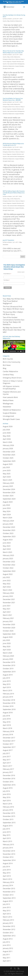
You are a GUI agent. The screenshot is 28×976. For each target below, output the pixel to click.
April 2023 (7, 549)
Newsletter (5, 244)
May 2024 (6, 511)
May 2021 (6, 609)
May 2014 (6, 873)
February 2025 (8, 483)
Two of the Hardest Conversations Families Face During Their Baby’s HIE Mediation (13, 320)
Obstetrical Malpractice (16, 21)
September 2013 (9, 898)
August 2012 (8, 939)
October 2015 (8, 819)
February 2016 (8, 807)
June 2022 (7, 580)
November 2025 (9, 455)
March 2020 (7, 653)
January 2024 (8, 524)
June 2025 (7, 470)
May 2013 (6, 910)
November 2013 (9, 891)
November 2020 (9, 627)
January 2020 (8, 659)
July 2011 (6, 954)
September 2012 (9, 935)
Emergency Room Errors (9, 59)
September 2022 (9, 571)
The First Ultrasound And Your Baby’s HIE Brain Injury (13, 307)
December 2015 (9, 813)
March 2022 (7, 590)
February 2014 (8, 882)
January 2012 (8, 948)
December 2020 (9, 624)
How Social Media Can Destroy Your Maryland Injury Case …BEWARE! (13, 99)
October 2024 (8, 495)
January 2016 (8, 810)
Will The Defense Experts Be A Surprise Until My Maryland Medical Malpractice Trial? (14, 192)
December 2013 (9, 888)
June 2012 (7, 945)
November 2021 (9, 602)
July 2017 (6, 753)
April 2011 (7, 961)
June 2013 (7, 907)
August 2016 (8, 788)
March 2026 (7, 442)
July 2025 (6, 467)
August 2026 (8, 426)
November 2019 (9, 665)
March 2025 (7, 480)
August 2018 (8, 712)
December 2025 (9, 451)
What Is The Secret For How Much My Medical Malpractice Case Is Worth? (13, 51)
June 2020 (7, 643)
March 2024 (7, 517)
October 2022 (8, 568)
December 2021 (9, 599)
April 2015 (7, 838)
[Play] (5, 351)
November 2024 (9, 492)
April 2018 (7, 725)
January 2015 (8, 847)
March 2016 (7, 804)
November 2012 (9, 929)
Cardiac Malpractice (15, 57)
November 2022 (9, 565)
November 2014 (9, 854)
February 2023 (8, 555)
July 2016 (6, 791)
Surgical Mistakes (19, 66)
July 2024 (6, 505)
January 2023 (8, 558)
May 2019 (6, 684)
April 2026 (7, 439)
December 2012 (9, 926)
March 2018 (7, 728)
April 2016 (7, 800)
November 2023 (9, 530)
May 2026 (6, 436)
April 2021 (7, 612)
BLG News (7, 365)
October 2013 (8, 895)
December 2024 (9, 489)
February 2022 (8, 593)
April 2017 (7, 763)
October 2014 (8, 857)
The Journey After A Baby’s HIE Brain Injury (13, 313)
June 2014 (7, 870)
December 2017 (9, 737)
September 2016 (9, 785)
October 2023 (8, 533)
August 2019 (8, 675)
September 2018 (9, 709)
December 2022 (9, 561)
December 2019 (9, 662)
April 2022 (7, 587)
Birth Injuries (8, 359)
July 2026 (6, 429)
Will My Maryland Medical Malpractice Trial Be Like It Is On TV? (13, 144)
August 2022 (8, 574)
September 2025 (9, 461)
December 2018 (9, 700)
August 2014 (8, 863)
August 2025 (8, 464)
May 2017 (6, 760)
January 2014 (8, 885)
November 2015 (9, 816)
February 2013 (8, 920)
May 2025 (6, 473)
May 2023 (6, 546)
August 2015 (8, 825)
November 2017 (9, 741)
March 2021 (7, 615)
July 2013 (6, 904)
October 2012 (8, 932)
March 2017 (7, 766)
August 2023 (8, 539)
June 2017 (7, 756)
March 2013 (7, 917)
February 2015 (8, 844)
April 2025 (7, 477)
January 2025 (8, 486)
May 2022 (6, 583)
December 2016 (9, 775)
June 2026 (7, 433)
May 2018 (6, 722)
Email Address (7, 273)
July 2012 (6, 942)
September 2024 (9, 499)
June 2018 (7, 719)
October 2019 (8, 668)
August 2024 (8, 502)
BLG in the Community (11, 362)
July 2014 (6, 866)
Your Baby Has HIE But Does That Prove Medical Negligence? (13, 301)
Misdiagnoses (20, 64)
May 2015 (6, 835)
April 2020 (7, 649)
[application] (14, 346)
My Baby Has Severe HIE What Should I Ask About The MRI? (14, 329)
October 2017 (8, 744)
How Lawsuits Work (12, 64)
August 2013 (8, 901)
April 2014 (7, 876)
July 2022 (6, 577)
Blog (8, 21)
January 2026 (8, 448)
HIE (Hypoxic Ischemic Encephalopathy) (11, 387)
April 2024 (7, 514)
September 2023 (9, 536)
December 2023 (9, 527)
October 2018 (8, 706)
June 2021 (7, 605)
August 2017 (8, 750)
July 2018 (6, 716)
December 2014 (9, 851)
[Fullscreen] (23, 351)
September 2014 (9, 860)
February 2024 (8, 521)
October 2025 (8, 458)
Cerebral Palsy (8, 374)
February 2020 (8, 656)
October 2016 (8, 781)
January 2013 (8, 923)
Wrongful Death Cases (8, 68)
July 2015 (6, 829)
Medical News (8, 400)
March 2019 (7, 690)
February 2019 (8, 693)
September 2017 (9, 747)
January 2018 (8, 734)
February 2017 (8, 769)
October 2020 (8, 631)
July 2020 (6, 640)
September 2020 (9, 634)
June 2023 (7, 543)
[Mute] (21, 351)
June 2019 (7, 681)
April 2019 (7, 687)
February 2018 (8, 731)
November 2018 (9, 703)
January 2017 (8, 772)
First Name (7, 280)
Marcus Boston (8, 18)
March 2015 (7, 841)
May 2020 (6, 646)
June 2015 (7, 832)
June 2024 (7, 508)
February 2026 (8, 445)
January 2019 (8, 697)
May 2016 (6, 797)
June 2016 (7, 794)
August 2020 (8, 637)
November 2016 (9, 778)
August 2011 (8, 951)
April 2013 (7, 914)
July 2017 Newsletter (8, 240)
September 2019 (9, 671)
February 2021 (8, 618)
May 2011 (6, 958)
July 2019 (6, 678)
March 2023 (7, 552)
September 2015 (9, 822)
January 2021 (8, 621)
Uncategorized (8, 416)
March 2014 (7, 879)
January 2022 (8, 596)
